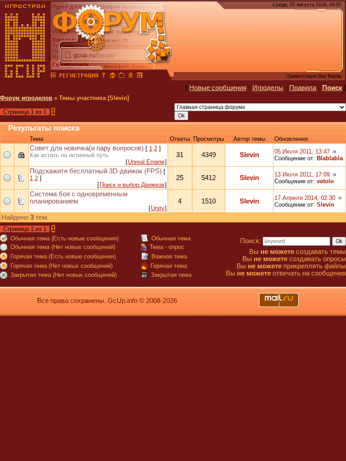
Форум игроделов (26, 98)
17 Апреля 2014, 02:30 (304, 197)
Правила (302, 87)
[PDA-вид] (130, 76)
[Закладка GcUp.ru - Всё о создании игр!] (121, 76)
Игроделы (267, 87)
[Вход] (103, 76)
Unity (157, 208)
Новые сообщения (217, 87)
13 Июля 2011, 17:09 (302, 174)
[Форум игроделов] (53, 76)
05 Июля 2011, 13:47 (302, 151)
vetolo (325, 181)
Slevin (249, 154)
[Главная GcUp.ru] (25, 76)
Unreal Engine (146, 161)
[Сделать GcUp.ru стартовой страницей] (112, 76)
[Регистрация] (78, 76)
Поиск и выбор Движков (132, 184)
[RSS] (139, 76)
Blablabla (330, 158)
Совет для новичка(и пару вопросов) (87, 148)
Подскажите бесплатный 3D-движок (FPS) (96, 171)
